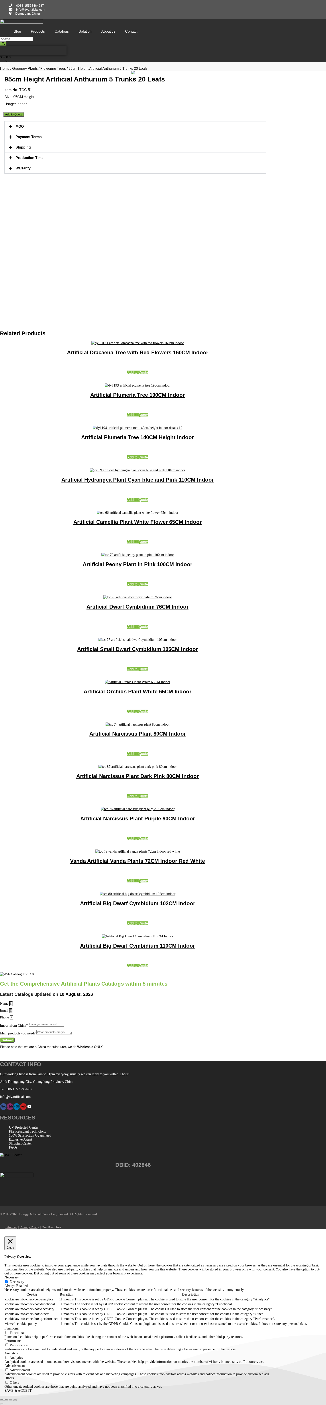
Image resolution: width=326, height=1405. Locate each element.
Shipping (23, 147)
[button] (135, 126)
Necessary (17, 1282)
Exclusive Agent (20, 1139)
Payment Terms (29, 137)
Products (38, 31)
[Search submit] (3, 43)
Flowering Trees (53, 68)
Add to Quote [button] (137, 372)
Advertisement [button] (14, 1365)
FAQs (13, 1147)
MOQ (20, 126)
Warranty (23, 168)
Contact (131, 31)
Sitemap (11, 1227)
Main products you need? (18, 1033)
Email (4, 1010)
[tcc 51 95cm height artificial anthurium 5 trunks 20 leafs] (133, 72)
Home (5, 68)
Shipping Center (20, 1143)
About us (108, 31)
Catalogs (62, 31)
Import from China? (14, 1025)
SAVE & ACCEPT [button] (18, 1390)
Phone (5, 1017)
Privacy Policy (29, 1227)
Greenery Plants (25, 68)
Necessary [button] (11, 1277)
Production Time (29, 158)
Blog (17, 31)
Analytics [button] (11, 1353)
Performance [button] (13, 1341)
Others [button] (9, 1378)
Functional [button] (11, 1328)
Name (4, 1003)
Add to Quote (13, 114)
